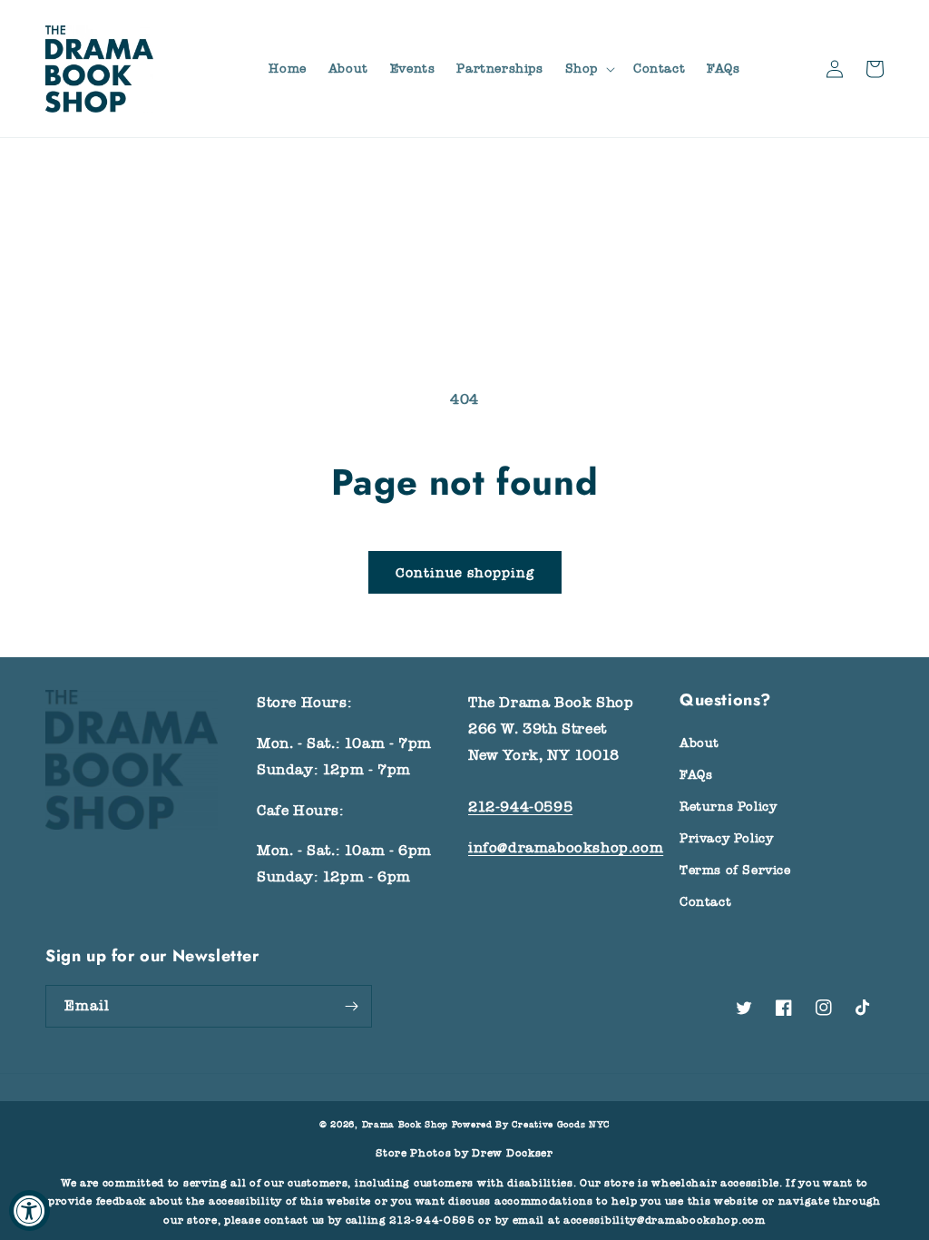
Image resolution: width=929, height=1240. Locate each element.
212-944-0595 (520, 807)
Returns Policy (728, 806)
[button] (588, 69)
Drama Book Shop (405, 1124)
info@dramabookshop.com (565, 848)
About (699, 743)
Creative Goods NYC (561, 1124)
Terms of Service (735, 870)
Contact (705, 902)
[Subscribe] (351, 1006)
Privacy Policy (726, 838)
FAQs (696, 774)
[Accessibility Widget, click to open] (29, 1210)
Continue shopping (465, 573)
